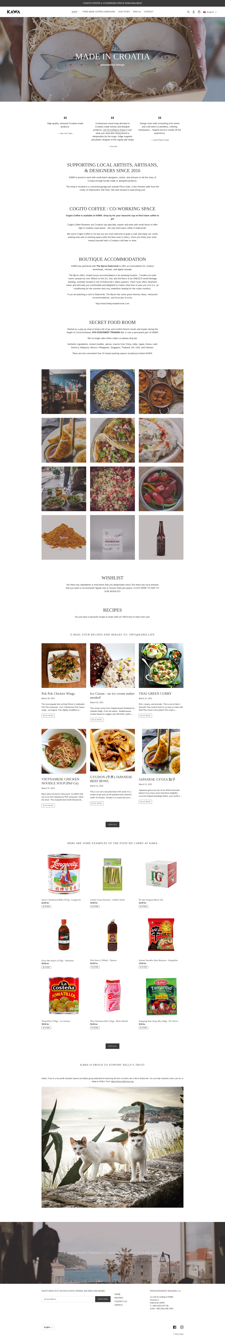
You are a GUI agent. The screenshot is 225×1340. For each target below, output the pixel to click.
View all (112, 824)
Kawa (181, 1334)
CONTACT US (120, 1301)
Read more (48, 716)
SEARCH (118, 1305)
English (47, 1327)
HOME (117, 1294)
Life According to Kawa (114, 130)
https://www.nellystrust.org (122, 1081)
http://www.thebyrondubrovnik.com (112, 303)
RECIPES (118, 1298)
